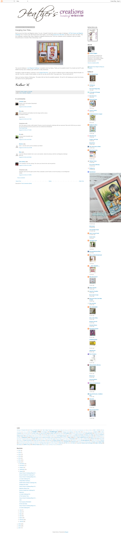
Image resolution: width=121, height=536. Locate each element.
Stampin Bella (88, 441)
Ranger (43, 440)
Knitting (70, 436)
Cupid (29, 433)
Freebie (39, 434)
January (21, 521)
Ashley (87, 430)
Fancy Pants (34, 434)
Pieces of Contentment (94, 383)
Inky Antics (36, 436)
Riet (20, 111)
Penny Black (72, 438)
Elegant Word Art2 (43, 72)
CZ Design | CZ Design (94, 92)
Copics (95, 432)
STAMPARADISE (93, 339)
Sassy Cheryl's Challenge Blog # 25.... (27, 486)
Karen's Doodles (43, 436)
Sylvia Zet (36, 443)
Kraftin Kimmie (76, 436)
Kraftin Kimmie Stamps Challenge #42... (28, 482)
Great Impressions (59, 434)
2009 (19, 524)
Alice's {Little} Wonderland (95, 255)
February (22, 519)
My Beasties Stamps (99, 437)
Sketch (48, 441)
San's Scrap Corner (94, 409)
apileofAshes (92, 350)
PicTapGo (20, 440)
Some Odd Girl (54, 441)
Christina (21, 101)
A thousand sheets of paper (95, 114)
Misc (69, 437)
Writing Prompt (53, 444)
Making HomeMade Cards (48, 437)
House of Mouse (29, 436)
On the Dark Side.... (23, 503)
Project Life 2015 (37, 440)
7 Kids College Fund (46, 430)
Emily (18, 434)
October (21, 467)
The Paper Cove (93, 240)
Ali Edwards (92, 85)
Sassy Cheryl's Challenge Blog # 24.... (27, 498)
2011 (19, 460)
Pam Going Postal (23, 128)
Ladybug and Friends (85, 436)
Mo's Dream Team (93, 74)
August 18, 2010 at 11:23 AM (25, 147)
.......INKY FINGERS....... (94, 266)
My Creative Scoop (93, 295)
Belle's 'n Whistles (97, 430)
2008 (19, 525)
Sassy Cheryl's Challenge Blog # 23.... (27, 505)
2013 (19, 456)
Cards (20, 92)
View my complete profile (93, 62)
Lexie (92, 436)
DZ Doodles (66, 433)
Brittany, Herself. (93, 321)
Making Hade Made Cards (35, 437)
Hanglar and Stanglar (79, 434)
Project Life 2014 (27, 440)
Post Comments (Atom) (26, 183)
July (21, 510)
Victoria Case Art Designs (87, 443)
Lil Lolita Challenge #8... (24, 507)
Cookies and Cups (93, 139)
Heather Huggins (93, 53)
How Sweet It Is (92, 96)
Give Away (45, 434)
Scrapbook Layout (75, 440)
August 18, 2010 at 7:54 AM (25, 130)
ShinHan (102, 440)
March (21, 517)
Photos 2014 (94, 438)
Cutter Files (42, 433)
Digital (48, 433)
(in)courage (92, 226)
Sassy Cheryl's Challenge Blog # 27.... (27, 473)
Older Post (81, 181)
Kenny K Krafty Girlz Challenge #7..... (27, 475)
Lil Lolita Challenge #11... (25, 478)
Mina (20, 152)
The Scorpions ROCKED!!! (25, 501)
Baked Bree (92, 143)
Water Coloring (98, 443)
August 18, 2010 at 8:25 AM (25, 139)
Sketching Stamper (93, 328)
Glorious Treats (93, 161)
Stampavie (73, 441)
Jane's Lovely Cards (94, 233)
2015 (19, 452)
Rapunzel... (21, 492)
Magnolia (29, 92)
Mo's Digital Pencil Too (83, 437)
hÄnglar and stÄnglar (89, 434)
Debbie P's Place (93, 124)
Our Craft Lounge (51, 438)
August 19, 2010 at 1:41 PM (25, 165)
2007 (19, 527)
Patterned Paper (93, 99)
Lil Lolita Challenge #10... (25, 494)
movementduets (93, 379)
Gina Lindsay (22, 161)
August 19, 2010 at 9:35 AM (25, 157)
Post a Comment (21, 177)
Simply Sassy (42, 441)
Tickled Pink (61, 443)
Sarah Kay (49, 440)
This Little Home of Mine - (95, 146)
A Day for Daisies (55, 430)
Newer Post (18, 181)
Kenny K (49, 436)
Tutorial (78, 443)
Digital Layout (53, 433)
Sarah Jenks (92, 237)
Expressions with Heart (58, 34)
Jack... (20, 500)
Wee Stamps (19, 444)
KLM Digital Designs (61, 436)
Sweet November (29, 443)
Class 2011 (77, 432)
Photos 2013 (86, 438)
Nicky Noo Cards (93, 150)
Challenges (24, 92)
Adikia (61, 430)
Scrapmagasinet (85, 440)
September (22, 469)
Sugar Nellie (101, 441)
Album (71, 430)
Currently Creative (35, 433)
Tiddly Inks (67, 443)
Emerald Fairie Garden (98, 433)
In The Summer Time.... (24, 496)
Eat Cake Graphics (75, 433)
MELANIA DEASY (93, 276)
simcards (91, 398)
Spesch (60, 441)
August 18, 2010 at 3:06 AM (25, 106)
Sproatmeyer (92, 171)
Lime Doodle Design (94, 229)
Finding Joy (92, 168)
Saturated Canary (67, 440)
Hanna (96, 434)
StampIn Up (94, 441)
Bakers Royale (92, 287)
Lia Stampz (98, 436)
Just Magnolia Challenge (33, 68)
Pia (20, 134)
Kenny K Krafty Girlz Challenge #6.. (27, 490)
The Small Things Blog (94, 88)
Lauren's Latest (93, 110)
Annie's (75, 430)
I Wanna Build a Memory (95, 365)
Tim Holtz (73, 443)
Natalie (33, 438)
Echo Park (82, 433)
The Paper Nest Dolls (44, 443)
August (21, 471)
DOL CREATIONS (93, 307)
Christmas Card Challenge (67, 431)
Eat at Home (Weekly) (94, 164)
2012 (19, 458)
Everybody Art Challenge (25, 434)
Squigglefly (66, 441)
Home (50, 181)
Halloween (71, 434)
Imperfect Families (93, 291)
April (21, 515)
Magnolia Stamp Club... (24, 488)
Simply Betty (36, 441)
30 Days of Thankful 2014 (34, 430)
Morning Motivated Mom (95, 251)
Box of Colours (92, 354)
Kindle (54, 436)
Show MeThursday (22, 441)
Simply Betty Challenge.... (25, 480)
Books (29, 431)
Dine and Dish (92, 303)
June (21, 512)
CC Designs (44, 432)
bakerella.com (92, 135)
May (21, 513)
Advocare (66, 430)
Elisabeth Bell (89, 433)
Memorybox (64, 437)
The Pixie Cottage (53, 443)
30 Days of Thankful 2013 (22, 430)
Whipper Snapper (45, 444)
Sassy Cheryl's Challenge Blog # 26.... (27, 476)
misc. (75, 437)
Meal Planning (57, 437)
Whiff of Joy (27, 444)
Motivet (91, 437)
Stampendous (81, 441)
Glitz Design (51, 434)
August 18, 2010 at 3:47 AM (25, 119)
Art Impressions (81, 430)
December (22, 463)
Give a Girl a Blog (93, 318)
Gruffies (65, 434)
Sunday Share (22, 443)
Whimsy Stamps (36, 444)
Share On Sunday (95, 440)
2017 (19, 450)
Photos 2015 (101, 438)
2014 (19, 454)
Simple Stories (30, 441)
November (22, 465)
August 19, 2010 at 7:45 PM (25, 175)
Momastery (92, 375)
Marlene (21, 144)
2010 (19, 462)
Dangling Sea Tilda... (24, 484)
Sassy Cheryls (57, 440)
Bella (91, 430)
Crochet (24, 433)
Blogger (66, 532)
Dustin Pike (60, 433)
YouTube (59, 444)
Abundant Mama (93, 325)
